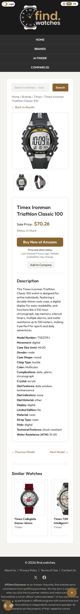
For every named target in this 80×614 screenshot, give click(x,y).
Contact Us (69, 570)
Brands (40, 49)
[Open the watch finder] (8, 606)
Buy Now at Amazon (40, 242)
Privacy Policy (28, 570)
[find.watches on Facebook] (44, 577)
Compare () (40, 67)
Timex (38, 97)
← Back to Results (23, 107)
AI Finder (40, 58)
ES (74, 3)
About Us (10, 570)
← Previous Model (23, 452)
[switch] (8, 4)
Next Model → (59, 452)
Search (60, 87)
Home (40, 39)
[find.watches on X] (36, 577)
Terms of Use (49, 570)
